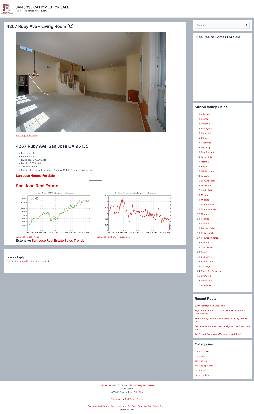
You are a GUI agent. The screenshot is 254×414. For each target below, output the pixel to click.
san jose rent (201, 361)
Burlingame (206, 128)
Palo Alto (205, 223)
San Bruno (206, 242)
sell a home (200, 370)
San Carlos (206, 247)
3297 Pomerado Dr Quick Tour (210, 305)
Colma (204, 138)
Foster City (206, 157)
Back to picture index (26, 135)
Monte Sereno (208, 204)
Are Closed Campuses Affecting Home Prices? (218, 334)
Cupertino (206, 142)
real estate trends (203, 356)
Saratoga (205, 266)
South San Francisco (211, 271)
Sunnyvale (206, 276)
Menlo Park (206, 190)
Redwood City (208, 233)
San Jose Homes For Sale (35, 176)
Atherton (205, 114)
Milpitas (205, 199)
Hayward (205, 166)
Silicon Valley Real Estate (141, 385)
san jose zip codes (204, 365)
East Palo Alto (208, 152)
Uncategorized (202, 375)
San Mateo (206, 256)
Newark (205, 214)
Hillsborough (207, 171)
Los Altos (205, 176)
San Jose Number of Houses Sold (114, 237)
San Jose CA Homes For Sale (42, 7)
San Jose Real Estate (37, 185)
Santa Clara (207, 261)
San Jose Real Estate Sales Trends (58, 240)
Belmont (205, 119)
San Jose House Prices (27, 237)
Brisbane (205, 123)
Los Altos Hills (208, 180)
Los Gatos (206, 185)
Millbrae (205, 195)
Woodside (206, 285)
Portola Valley (208, 228)
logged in (24, 261)
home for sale (201, 351)
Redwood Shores (209, 237)
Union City (206, 280)
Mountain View (208, 209)
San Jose (205, 252)
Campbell (206, 133)
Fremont (205, 161)
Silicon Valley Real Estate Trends (127, 399)
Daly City (205, 147)
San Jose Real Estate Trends (152, 406)
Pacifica (205, 218)
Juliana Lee (105, 385)
